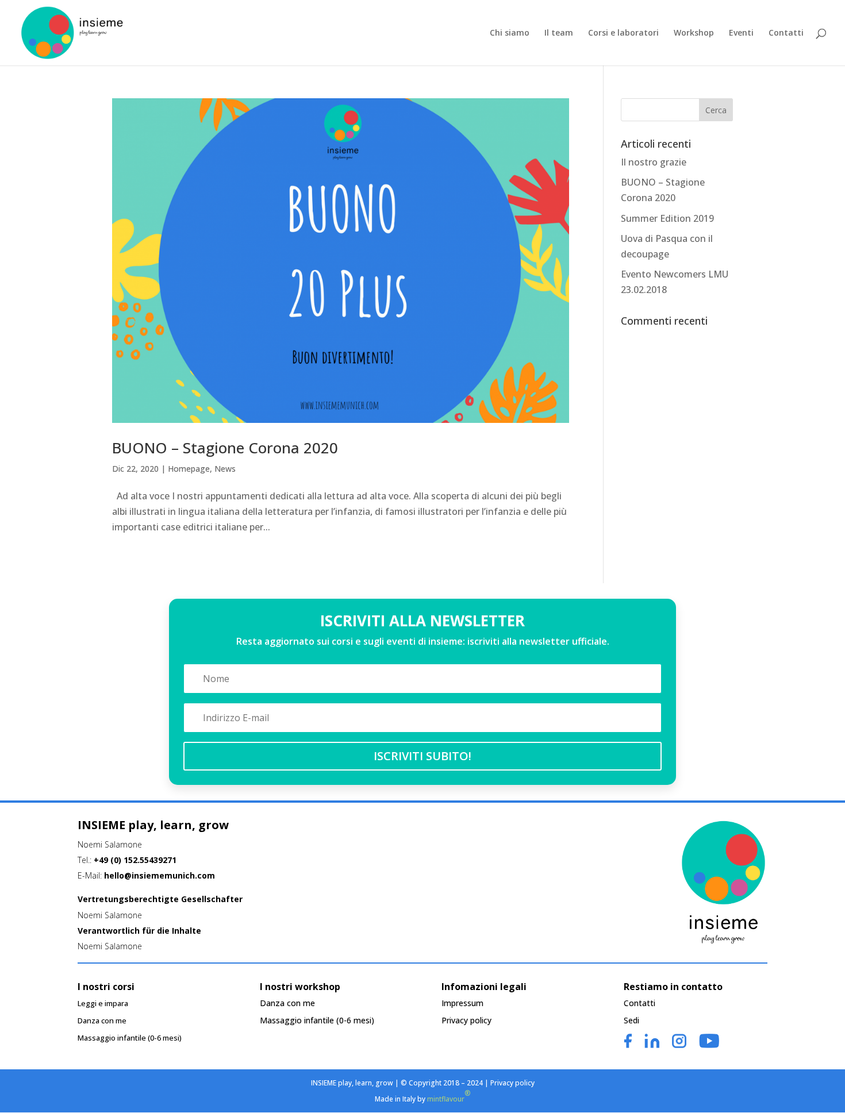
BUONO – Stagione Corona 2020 (225, 447)
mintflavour (449, 1096)
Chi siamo (509, 33)
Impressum (462, 1003)
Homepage (189, 468)
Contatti (786, 33)
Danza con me (102, 1021)
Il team (558, 33)
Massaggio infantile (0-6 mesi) (130, 1038)
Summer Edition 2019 (667, 218)
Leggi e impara (103, 1003)
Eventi (741, 33)
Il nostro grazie (653, 162)
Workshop (694, 33)
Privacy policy (466, 1021)
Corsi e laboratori (623, 33)
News (225, 468)
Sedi (631, 1021)
